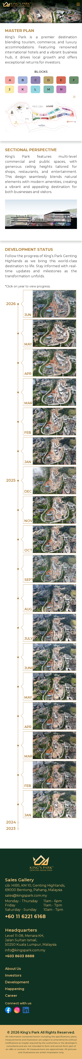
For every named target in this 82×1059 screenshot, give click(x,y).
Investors (13, 975)
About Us (13, 969)
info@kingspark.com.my (25, 950)
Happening (14, 989)
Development (17, 982)
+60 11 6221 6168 (25, 916)
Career (11, 996)
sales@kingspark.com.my (26, 896)
